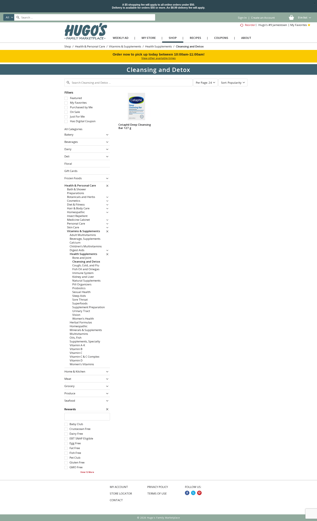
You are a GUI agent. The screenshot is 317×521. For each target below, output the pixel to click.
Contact (116, 500)
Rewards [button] (70, 409)
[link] (187, 493)
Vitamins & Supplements (125, 46)
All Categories (73, 129)
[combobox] (8, 17)
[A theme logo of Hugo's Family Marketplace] (85, 34)
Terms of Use (157, 493)
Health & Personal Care (90, 46)
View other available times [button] (158, 58)
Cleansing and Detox (190, 46)
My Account (119, 487)
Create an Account (263, 18)
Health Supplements (158, 46)
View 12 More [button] (87, 472)
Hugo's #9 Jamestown (272, 25)
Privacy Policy (157, 487)
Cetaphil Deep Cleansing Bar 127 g (134, 126)
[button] (106, 135)
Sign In (242, 18)
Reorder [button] (250, 25)
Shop (67, 46)
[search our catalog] (17, 17)
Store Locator (121, 493)
